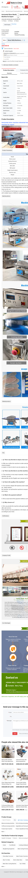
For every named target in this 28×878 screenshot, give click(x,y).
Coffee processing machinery (9, 826)
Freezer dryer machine (7, 828)
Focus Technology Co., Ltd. (19, 872)
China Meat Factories (8, 856)
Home (3, 11)
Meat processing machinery (8, 823)
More (3, 866)
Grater (4, 845)
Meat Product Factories (22, 856)
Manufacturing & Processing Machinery (14, 11)
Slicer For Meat (6, 860)
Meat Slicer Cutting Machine (9, 863)
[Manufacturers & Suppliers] (14, 2)
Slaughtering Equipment (8, 848)
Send (15, 733)
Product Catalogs (23, 820)
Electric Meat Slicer (17, 860)
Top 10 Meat (23, 863)
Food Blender (12, 845)
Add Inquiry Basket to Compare (10, 65)
